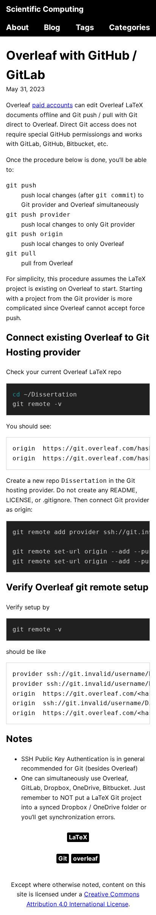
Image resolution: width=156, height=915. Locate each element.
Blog (52, 27)
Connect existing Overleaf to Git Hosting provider (77, 344)
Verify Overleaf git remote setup (77, 587)
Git (62, 858)
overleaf (85, 858)
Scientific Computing (45, 9)
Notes (19, 738)
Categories (129, 27)
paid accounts (52, 105)
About (17, 27)
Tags (85, 27)
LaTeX (78, 837)
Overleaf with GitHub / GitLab (71, 65)
